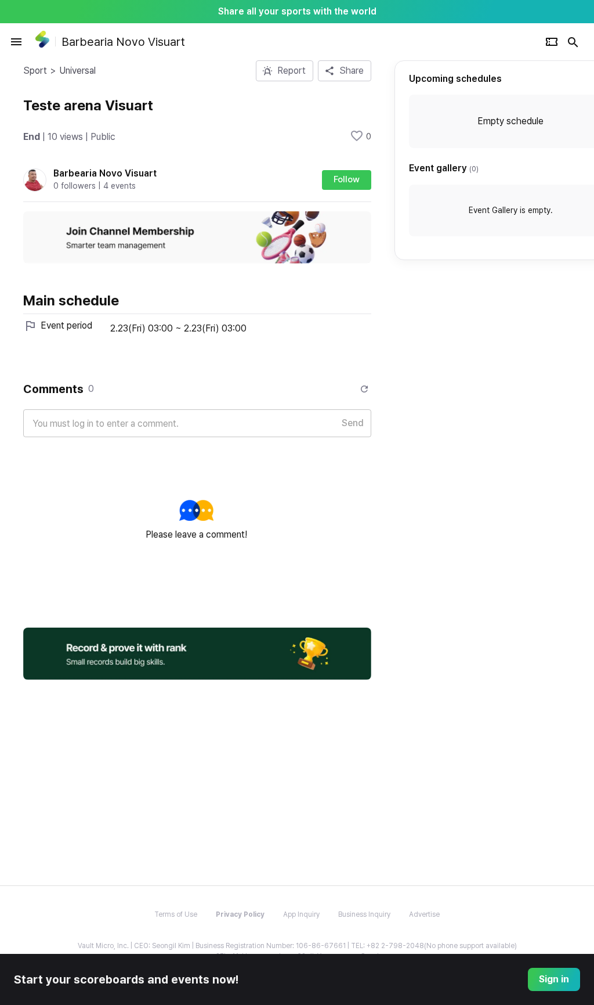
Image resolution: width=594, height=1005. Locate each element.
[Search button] (573, 41)
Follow (347, 179)
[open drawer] (16, 42)
